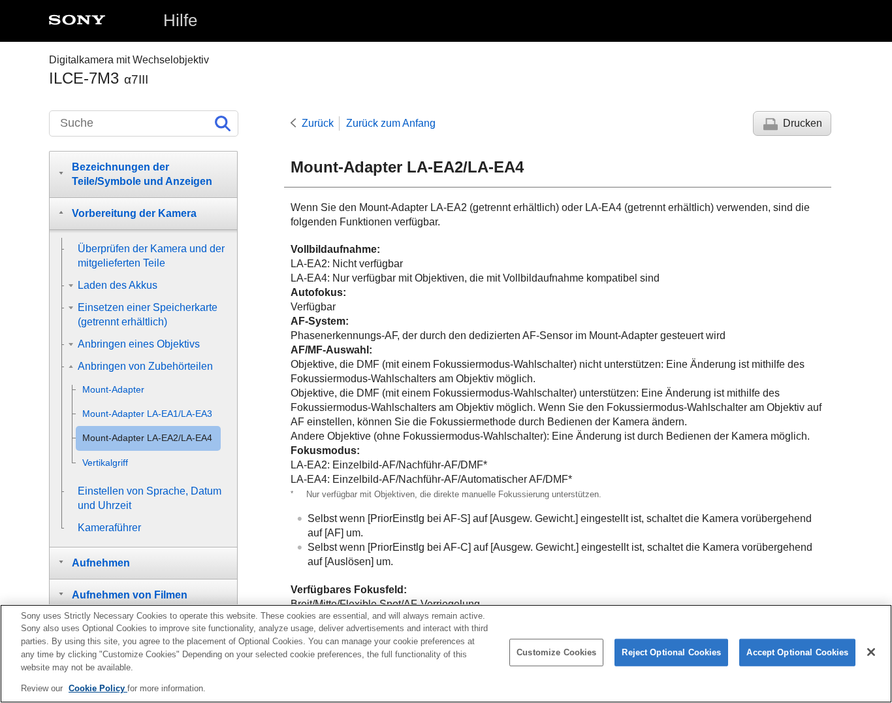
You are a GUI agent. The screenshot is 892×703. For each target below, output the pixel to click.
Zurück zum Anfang (391, 123)
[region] (446, 653)
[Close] (871, 652)
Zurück (318, 123)
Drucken (802, 123)
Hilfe (180, 20)
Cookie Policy (98, 688)
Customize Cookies (556, 652)
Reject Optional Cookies (671, 652)
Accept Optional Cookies (797, 652)
